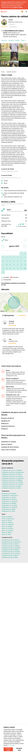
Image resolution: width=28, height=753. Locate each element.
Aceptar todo (8, 749)
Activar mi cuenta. (18, 7)
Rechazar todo (19, 749)
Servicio (3, 236)
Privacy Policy (11, 745)
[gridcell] (21, 253)
